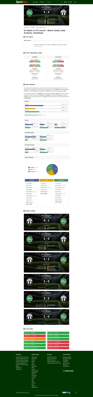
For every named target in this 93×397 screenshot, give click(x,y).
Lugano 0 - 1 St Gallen (29, 342)
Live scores (35, 2)
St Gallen (29, 16)
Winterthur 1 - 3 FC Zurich (53, 338)
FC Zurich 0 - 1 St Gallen (29, 345)
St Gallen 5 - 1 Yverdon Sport (30, 348)
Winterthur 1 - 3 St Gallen (34, 71)
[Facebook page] (64, 2)
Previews (42, 2)
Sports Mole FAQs (67, 358)
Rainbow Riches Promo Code (54, 363)
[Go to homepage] (21, 2)
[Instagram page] (68, 2)
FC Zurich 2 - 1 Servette (53, 335)
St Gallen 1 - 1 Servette (29, 338)
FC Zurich (63, 16)
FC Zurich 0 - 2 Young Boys (54, 342)
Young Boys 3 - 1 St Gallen (30, 335)
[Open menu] (75, 2)
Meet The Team (66, 363)
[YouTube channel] (70, 2)
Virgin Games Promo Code (53, 361)
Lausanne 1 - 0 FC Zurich (53, 348)
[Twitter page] (66, 2)
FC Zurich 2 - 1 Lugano (58, 71)
